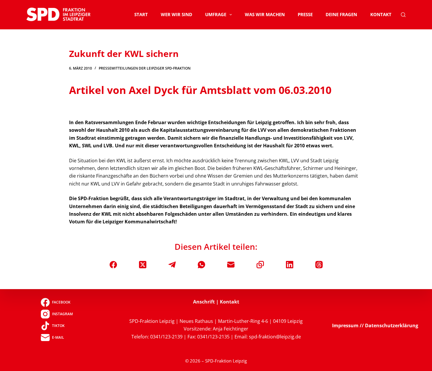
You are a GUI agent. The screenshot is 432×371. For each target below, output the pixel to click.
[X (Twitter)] (143, 264)
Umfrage (215, 14)
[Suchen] (403, 14)
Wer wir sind (176, 14)
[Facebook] (113, 264)
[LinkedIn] (290, 264)
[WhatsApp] (201, 264)
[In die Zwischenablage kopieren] (260, 264)
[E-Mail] (231, 264)
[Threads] (319, 264)
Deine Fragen (341, 14)
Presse (305, 14)
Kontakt (380, 14)
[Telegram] (172, 264)
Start (141, 14)
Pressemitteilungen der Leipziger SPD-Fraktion (144, 68)
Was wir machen (265, 14)
